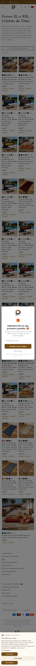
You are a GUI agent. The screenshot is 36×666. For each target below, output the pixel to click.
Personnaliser (18, 658)
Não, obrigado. (18, 351)
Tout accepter (9, 662)
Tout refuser (9, 654)
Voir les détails (5, 650)
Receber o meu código (18, 346)
